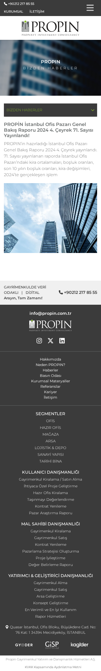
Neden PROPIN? (50, 364)
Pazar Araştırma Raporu (50, 513)
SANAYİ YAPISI (51, 454)
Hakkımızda (50, 359)
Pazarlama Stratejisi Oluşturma (50, 551)
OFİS (50, 421)
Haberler (50, 370)
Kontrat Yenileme (50, 506)
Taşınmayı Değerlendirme (50, 499)
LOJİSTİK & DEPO (50, 447)
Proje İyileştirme (50, 558)
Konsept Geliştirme (50, 603)
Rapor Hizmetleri (50, 616)
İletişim (50, 397)
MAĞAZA (50, 434)
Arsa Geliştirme (50, 596)
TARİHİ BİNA (50, 461)
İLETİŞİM (37, 11)
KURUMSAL (13, 11)
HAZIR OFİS (50, 427)
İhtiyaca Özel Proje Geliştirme (50, 486)
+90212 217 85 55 (21, 4)
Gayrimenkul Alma (50, 582)
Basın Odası (50, 375)
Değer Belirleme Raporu (50, 564)
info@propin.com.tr (50, 313)
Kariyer (50, 392)
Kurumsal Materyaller (50, 381)
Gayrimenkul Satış (50, 537)
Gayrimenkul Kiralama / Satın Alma (50, 479)
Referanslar (50, 386)
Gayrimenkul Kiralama (51, 531)
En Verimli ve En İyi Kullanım (50, 609)
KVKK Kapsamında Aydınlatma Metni (53, 667)
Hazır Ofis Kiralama (50, 492)
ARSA (51, 441)
